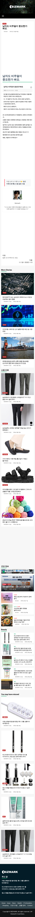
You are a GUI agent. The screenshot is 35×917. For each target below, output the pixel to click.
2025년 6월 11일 (24, 600)
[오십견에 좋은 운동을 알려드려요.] (7, 609)
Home (3, 903)
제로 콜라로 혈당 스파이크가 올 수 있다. (17, 587)
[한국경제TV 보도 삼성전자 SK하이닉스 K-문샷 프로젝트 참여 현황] (17, 284)
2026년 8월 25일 (28, 641)
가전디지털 (13, 905)
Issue (4, 23)
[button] (3, 16)
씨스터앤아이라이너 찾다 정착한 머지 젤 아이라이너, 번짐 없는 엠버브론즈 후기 (22, 637)
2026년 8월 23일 (17, 432)
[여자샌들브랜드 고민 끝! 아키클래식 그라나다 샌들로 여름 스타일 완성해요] (17, 476)
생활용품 (5, 717)
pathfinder (17, 624)
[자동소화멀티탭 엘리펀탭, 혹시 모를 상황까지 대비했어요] (17, 708)
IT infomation (28, 903)
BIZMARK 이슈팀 (7, 301)
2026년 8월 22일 (17, 463)
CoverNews (20, 914)
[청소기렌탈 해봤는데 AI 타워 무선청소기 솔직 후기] (17, 775)
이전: (10, 257)
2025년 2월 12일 (25, 624)
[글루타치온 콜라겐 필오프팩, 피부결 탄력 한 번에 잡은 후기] (7, 649)
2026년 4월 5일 (12, 589)
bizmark (6, 31)
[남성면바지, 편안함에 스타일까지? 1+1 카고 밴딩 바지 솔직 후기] (17, 384)
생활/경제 (22, 905)
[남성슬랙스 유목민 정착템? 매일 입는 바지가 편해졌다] (17, 415)
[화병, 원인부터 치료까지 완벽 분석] (7, 598)
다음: (26, 261)
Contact (29, 905)
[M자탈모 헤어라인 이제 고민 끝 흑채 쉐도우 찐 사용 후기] (7, 684)
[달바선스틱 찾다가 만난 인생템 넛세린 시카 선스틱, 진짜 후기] (7, 661)
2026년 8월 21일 (17, 301)
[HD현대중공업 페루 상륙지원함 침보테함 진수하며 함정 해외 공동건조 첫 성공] (17, 348)
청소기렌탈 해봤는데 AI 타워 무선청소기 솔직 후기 (17, 893)
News (14, 903)
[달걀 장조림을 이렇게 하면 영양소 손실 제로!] (7, 621)
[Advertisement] (17, 53)
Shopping (5, 905)
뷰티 (15, 633)
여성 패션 (5, 393)
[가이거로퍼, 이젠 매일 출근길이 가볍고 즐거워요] (17, 445)
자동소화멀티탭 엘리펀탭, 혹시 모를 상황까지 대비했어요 (15, 882)
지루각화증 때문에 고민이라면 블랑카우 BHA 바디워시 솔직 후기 (23, 672)
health (4, 584)
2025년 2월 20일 (24, 612)
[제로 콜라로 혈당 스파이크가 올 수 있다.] (17, 580)
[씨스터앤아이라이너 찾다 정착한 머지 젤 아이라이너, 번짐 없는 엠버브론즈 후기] (7, 638)
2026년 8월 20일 (17, 333)
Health (20, 903)
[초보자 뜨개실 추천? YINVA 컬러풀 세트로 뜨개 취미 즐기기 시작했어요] (17, 507)
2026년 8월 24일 (17, 401)
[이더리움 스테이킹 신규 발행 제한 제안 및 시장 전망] (17, 316)
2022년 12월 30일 (14, 31)
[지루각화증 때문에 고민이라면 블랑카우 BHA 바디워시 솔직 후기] (7, 673)
